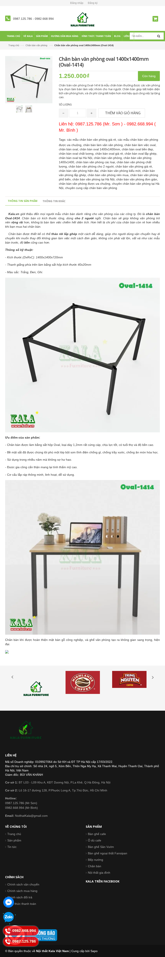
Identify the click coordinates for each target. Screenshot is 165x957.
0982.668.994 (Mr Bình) (21, 807)
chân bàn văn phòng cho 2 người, (92, 166)
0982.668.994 (44, 18)
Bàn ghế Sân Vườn (101, 847)
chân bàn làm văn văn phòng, (103, 145)
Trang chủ (14, 834)
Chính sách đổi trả (19, 897)
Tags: (62, 139)
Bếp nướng (95, 859)
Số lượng (65, 104)
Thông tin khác (54, 201)
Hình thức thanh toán (21, 903)
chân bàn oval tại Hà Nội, (76, 158)
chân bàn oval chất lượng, (77, 153)
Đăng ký (93, 3)
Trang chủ (13, 45)
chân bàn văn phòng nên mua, (109, 175)
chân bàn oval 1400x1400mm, (101, 149)
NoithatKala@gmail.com (26, 815)
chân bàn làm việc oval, (140, 145)
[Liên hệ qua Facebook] (8, 902)
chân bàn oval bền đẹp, (138, 149)
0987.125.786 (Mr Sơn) (21, 803)
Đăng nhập (76, 3)
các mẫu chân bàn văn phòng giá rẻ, (92, 139)
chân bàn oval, (69, 149)
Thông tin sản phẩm (22, 201)
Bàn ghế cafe (97, 834)
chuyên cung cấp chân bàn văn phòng (91, 188)
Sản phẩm (14, 840)
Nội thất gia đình (99, 872)
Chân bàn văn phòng (36, 45)
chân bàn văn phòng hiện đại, (79, 170)
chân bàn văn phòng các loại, (96, 162)
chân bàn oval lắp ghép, (141, 153)
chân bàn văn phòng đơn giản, (137, 179)
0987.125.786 (23, 18)
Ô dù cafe (94, 840)
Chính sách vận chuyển (23, 884)
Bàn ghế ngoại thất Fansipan (107, 853)
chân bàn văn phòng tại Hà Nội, (94, 179)
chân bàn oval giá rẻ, (110, 153)
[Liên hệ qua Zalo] (8, 917)
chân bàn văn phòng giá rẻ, (134, 166)
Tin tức (12, 847)
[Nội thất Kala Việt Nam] (82, 19)
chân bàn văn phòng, (109, 158)
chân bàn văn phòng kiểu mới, (121, 170)
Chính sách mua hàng (22, 891)
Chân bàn (94, 866)
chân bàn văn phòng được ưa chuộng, (85, 183)
